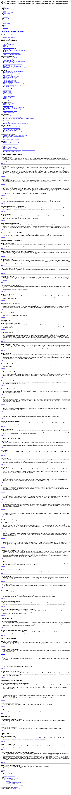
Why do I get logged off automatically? (11, 53)
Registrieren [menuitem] (6, 18)
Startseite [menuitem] (5, 7)
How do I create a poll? (8, 75)
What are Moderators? (8, 104)
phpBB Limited (40, 737)
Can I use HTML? (7, 91)
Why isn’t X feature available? (10, 148)
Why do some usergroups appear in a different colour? (15, 109)
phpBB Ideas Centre (62, 745)
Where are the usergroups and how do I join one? (14, 107)
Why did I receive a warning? (9, 81)
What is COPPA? (7, 45)
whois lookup (28, 754)
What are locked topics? (8, 98)
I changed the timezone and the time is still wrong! (14, 61)
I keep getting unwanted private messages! (12, 117)
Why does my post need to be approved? (12, 85)
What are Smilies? (7, 92)
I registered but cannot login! (9, 48)
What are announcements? (9, 96)
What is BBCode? (7, 90)
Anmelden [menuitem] (5, 17)
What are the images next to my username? (12, 64)
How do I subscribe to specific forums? (11, 137)
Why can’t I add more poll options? (11, 76)
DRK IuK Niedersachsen (12, 31)
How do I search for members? (10, 130)
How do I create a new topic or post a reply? (13, 71)
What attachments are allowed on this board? (13, 142)
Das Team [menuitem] (5, 14)
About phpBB (34, 739)
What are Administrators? (8, 103)
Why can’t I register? (7, 46)
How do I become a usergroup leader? (11, 108)
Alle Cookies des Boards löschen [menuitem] (10, 778)
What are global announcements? (10, 95)
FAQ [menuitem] (4, 9)
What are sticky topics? (8, 97)
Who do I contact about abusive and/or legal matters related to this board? (19, 150)
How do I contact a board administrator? (12, 151)
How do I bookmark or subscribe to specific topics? (14, 136)
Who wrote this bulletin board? (10, 147)
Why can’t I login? (7, 49)
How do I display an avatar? (9, 65)
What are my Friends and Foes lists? (11, 122)
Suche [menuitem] (4, 11)
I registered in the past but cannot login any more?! (14, 50)
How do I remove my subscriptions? (11, 139)
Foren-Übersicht (11, 776)
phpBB (5, 280)
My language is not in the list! (9, 62)
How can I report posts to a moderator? (11, 82)
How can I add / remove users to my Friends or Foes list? (15, 123)
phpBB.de (16, 787)
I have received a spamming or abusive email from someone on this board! (19, 118)
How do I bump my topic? (9, 86)
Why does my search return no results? (11, 128)
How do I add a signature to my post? (11, 73)
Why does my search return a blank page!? (12, 129)
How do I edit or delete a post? (10, 72)
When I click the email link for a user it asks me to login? (15, 67)
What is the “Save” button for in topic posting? (13, 83)
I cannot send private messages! (10, 115)
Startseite (5, 776)
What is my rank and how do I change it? (12, 66)
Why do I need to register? (9, 44)
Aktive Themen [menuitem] (6, 13)
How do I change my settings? (10, 57)
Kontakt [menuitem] (5, 777)
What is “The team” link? (8, 112)
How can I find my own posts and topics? (12, 131)
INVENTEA (17, 788)
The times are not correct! (8, 60)
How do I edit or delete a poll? (10, 77)
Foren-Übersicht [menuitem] (6, 8)
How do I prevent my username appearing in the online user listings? (18, 59)
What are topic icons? (8, 100)
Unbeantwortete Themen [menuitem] (8, 12)
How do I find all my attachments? (10, 144)
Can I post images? (7, 93)
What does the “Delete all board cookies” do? (13, 54)
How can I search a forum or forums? (11, 126)
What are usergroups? (8, 106)
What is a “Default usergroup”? (10, 111)
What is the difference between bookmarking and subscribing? (17, 135)
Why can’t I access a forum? (9, 78)
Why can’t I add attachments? (9, 80)
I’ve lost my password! (8, 51)
